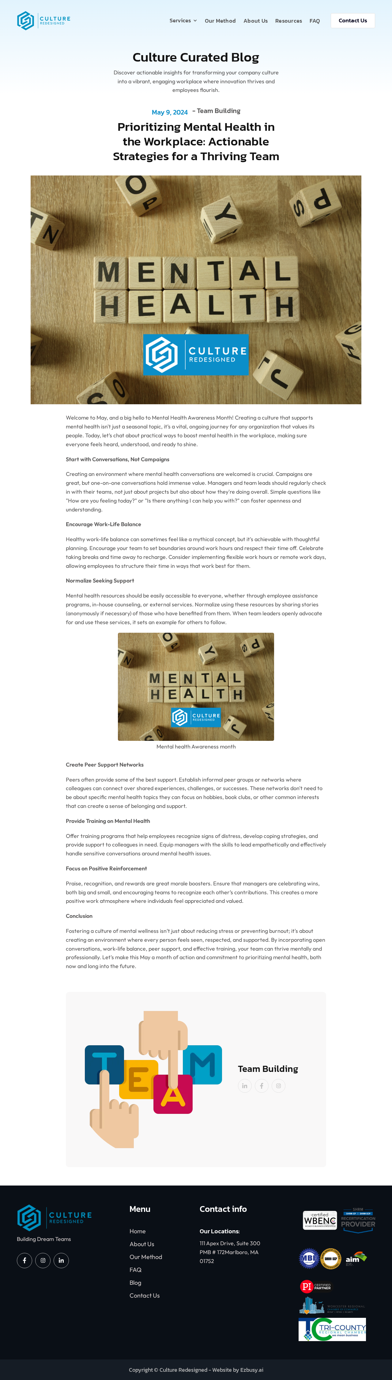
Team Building (218, 111)
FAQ (315, 21)
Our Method (220, 21)
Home (138, 1231)
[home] (43, 21)
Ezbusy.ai (251, 1370)
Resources (288, 21)
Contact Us (353, 20)
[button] (183, 20)
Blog (135, 1282)
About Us (255, 21)
